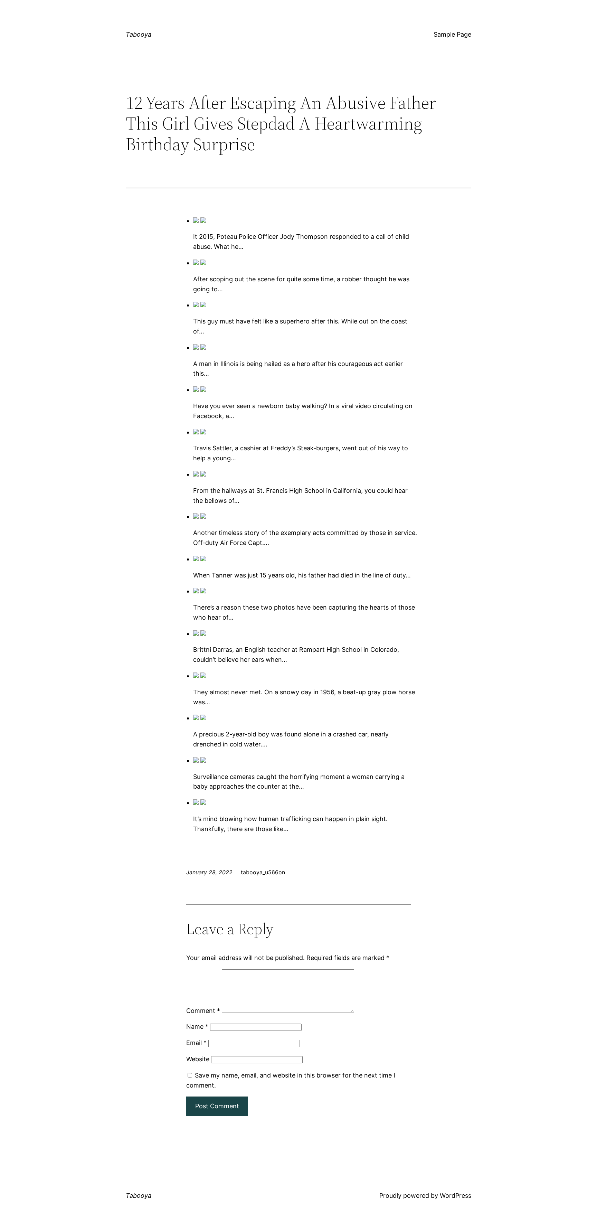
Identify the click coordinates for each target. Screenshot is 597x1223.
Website (197, 1059)
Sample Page (452, 34)
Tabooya (138, 34)
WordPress (455, 1195)
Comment (203, 1010)
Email (196, 1042)
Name (197, 1026)
